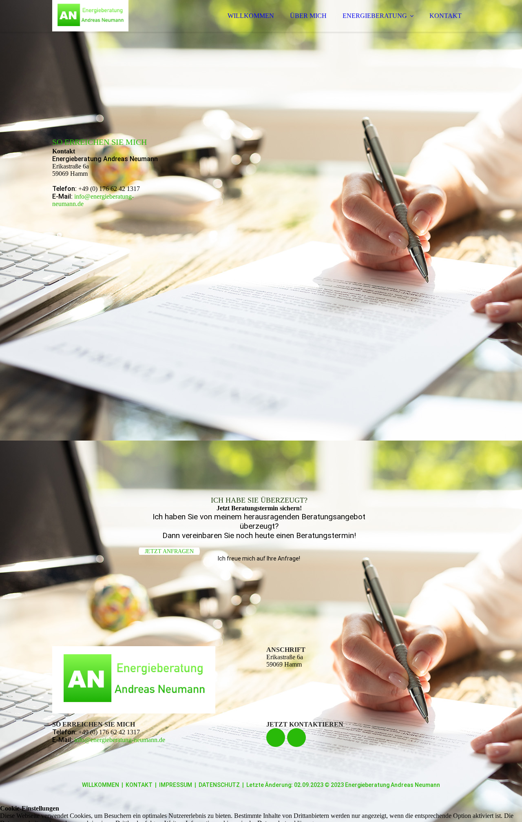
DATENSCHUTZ (219, 785)
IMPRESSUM (175, 785)
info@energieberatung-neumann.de (119, 739)
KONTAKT (445, 15)
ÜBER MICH (308, 15)
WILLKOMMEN (251, 15)
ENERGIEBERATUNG (375, 15)
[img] (123, 28)
